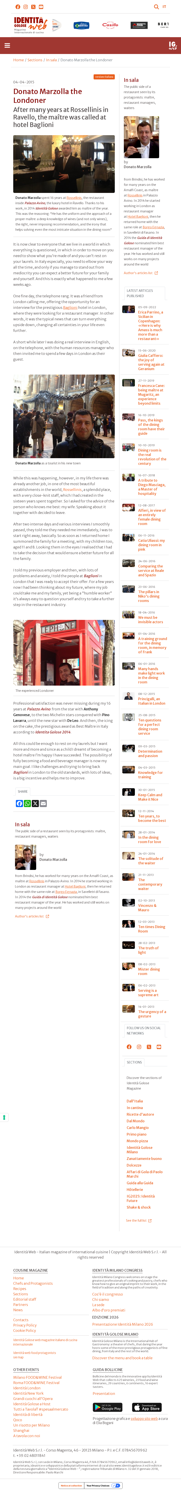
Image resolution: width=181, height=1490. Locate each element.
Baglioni (70, 307)
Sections (35, 60)
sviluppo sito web (144, 1419)
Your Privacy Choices (98, 1485)
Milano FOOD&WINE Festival (37, 1377)
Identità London (27, 1388)
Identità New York (28, 1393)
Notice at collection (71, 1485)
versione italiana (104, 76)
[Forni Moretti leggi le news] (110, 25)
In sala (51, 60)
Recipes (19, 1288)
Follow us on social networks (144, 1030)
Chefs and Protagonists (33, 1283)
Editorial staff (24, 1299)
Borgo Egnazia (66, 892)
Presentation (104, 1393)
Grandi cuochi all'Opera (33, 1398)
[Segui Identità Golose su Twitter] (33, 6)
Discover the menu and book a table (122, 1358)
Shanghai (21, 1430)
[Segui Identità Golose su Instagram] (26, 6)
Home (18, 60)
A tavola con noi (26, 1436)
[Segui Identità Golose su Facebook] (18, 6)
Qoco (17, 1420)
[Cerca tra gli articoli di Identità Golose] (157, 6)
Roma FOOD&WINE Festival (36, 1382)
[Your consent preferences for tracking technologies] (4, 1117)
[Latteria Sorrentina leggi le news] (52, 25)
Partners (20, 1304)
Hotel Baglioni (75, 886)
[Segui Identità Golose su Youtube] (41, 6)
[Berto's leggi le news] (139, 25)
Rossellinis (74, 198)
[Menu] (7, 45)
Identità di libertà (27, 1414)
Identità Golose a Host (32, 1404)
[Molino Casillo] (81, 25)
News (18, 1310)
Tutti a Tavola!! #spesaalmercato (40, 1409)
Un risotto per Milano (31, 1425)
